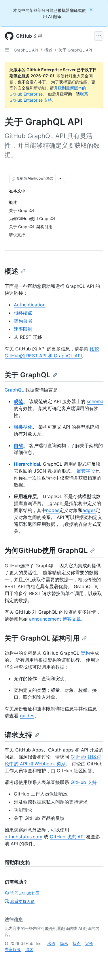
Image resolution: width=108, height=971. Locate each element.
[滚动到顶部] (95, 958)
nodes (52, 510)
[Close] (91, 9)
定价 (89, 943)
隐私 (64, 943)
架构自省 (23, 321)
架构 (85, 653)
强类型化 (23, 427)
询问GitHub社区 (24, 892)
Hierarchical (27, 464)
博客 (29, 949)
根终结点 (23, 313)
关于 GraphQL (27, 375)
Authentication (30, 305)
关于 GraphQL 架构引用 (42, 638)
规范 (18, 401)
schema (95, 401)
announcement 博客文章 (55, 619)
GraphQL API (26, 49)
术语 (51, 943)
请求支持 (18, 735)
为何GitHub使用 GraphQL (46, 550)
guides (27, 715)
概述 (48, 49)
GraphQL (14, 390)
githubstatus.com (23, 837)
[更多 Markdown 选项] (60, 178)
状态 (77, 943)
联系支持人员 (22, 901)
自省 (18, 445)
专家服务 (13, 949)
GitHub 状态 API (67, 837)
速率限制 (23, 329)
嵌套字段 (86, 471)
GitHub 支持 (84, 782)
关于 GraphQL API (75, 49)
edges (89, 510)
